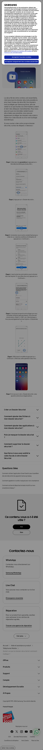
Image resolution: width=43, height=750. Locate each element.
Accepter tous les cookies (21, 57)
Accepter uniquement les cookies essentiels (21, 61)
